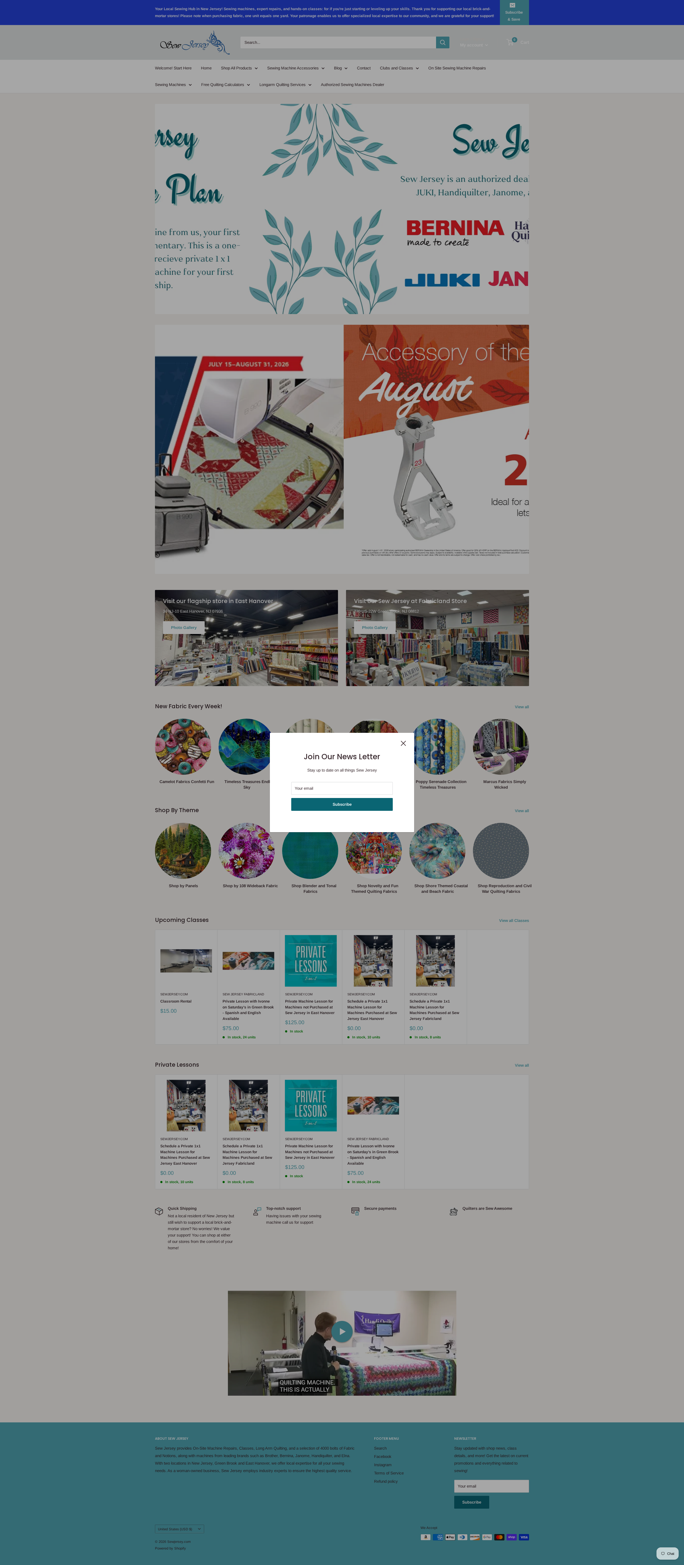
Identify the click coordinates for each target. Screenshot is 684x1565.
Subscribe (342, 804)
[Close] (403, 743)
